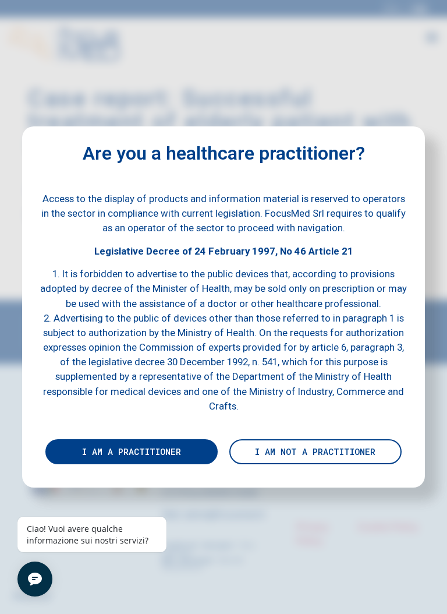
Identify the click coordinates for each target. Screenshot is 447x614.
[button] (131, 451)
